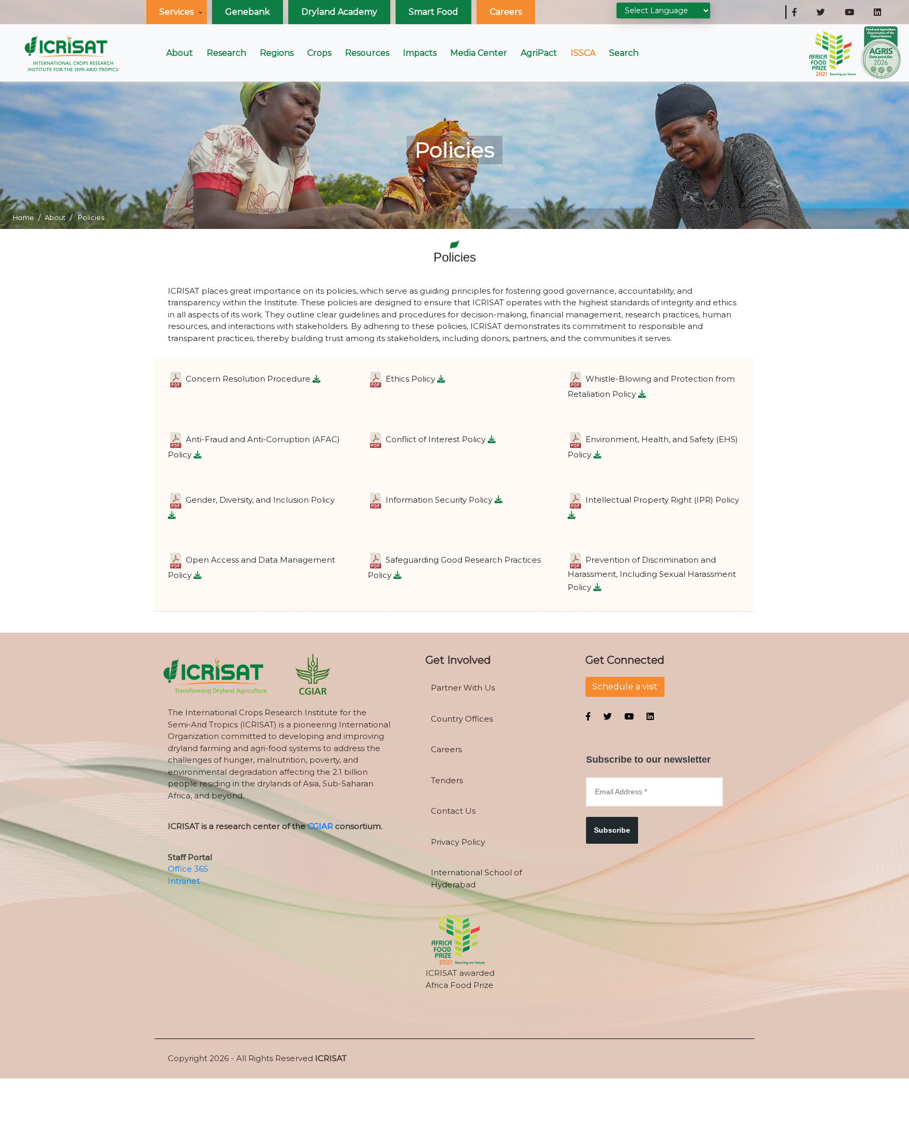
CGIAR (320, 826)
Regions (277, 53)
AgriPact (539, 53)
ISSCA (583, 53)
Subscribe (612, 830)
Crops (319, 53)
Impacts (420, 53)
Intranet (184, 881)
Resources (367, 53)
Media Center (478, 53)
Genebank (247, 12)
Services (176, 12)
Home (23, 217)
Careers (506, 12)
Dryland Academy (339, 12)
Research (226, 53)
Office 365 (188, 869)
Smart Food (433, 12)
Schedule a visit (625, 687)
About (179, 53)
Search (624, 53)
